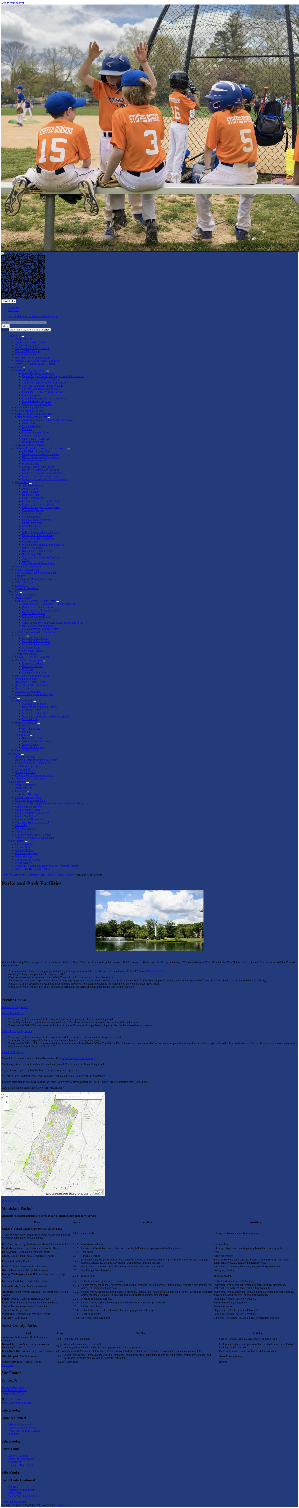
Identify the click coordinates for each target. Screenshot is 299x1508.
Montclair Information (34, 703)
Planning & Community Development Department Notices (47, 865)
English (33, 316)
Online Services (17, 781)
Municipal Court (31, 529)
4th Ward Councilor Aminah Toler (41, 388)
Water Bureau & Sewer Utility (38, 563)
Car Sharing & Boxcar (34, 672)
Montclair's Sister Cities (35, 713)
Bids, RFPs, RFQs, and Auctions (33, 868)
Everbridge (21, 825)
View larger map (10, 1201)
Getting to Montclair (26, 722)
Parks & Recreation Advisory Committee (44, 479)
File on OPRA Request (27, 351)
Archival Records (31, 423)
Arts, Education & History (36, 741)
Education (20, 635)
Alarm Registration (25, 594)
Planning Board (30, 463)
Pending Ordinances (33, 441)
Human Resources (32, 522)
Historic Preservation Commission (40, 457)
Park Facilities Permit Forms (37, 625)
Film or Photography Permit (16, 1031)
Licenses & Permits (25, 769)
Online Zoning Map (26, 815)
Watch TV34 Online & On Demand (35, 837)
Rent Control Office (33, 554)
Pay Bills (13, 1486)
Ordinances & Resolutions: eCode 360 (36, 578)
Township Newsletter (27, 588)
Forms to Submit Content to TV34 (41, 610)
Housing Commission (34, 460)
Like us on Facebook (19, 1424)
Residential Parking (32, 666)
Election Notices (24, 847)
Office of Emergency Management (41, 507)
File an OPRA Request (20, 1464)
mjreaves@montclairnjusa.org (78, 1058)
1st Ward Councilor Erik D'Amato (41, 379)
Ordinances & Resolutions (29, 819)
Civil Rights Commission (36, 451)
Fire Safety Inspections (27, 766)
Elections (27, 429)
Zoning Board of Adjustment (38, 466)
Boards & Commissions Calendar (40, 469)
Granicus (60, 1504)
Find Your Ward (31, 395)
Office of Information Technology (40, 532)
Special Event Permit (12, 1013)
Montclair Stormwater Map (30, 800)
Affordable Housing (33, 485)
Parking (26, 731)
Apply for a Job (23, 338)
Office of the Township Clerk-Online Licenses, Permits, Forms (49, 803)
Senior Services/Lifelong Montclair (41, 557)
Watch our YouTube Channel (24, 1430)
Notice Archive (23, 862)
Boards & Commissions (21, 1458)
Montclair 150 (30, 719)
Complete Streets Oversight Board (41, 476)
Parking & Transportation (29, 660)
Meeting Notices (24, 850)
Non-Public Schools (33, 650)
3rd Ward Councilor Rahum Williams (42, 385)
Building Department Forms (37, 607)
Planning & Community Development (43, 544)
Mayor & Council (18, 1455)
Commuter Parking (32, 663)
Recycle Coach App (26, 828)
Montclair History (32, 709)
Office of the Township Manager (33, 413)
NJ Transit (27, 669)
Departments (22, 482)
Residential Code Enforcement (32, 685)
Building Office (30, 494)
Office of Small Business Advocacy (34, 775)
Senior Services (23, 688)
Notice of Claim (31, 435)
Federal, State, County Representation (36, 572)
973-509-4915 (155, 971)
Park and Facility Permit (14, 1007)
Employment (15, 1492)
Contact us (21, 791)
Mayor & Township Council (30, 370)
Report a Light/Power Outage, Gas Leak (37, 360)
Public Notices (16, 840)
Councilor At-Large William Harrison (42, 391)
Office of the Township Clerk (31, 416)
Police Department (32, 547)
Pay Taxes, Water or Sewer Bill (32, 357)
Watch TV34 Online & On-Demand (35, 363)
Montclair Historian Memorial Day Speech (45, 716)
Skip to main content (12, 2)
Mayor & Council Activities (37, 404)
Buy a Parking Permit (27, 345)
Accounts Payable (25, 756)
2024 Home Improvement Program (34, 694)
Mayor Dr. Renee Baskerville (38, 373)
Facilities (20, 575)
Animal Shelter (30, 491)
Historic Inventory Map (28, 797)
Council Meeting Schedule (29, 410)
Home (4, 874)
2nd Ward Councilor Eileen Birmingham (44, 382)
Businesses (14, 753)
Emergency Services (26, 653)
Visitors (12, 697)
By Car (26, 725)
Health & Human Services (36, 519)
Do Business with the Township (32, 348)
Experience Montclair (27, 750)
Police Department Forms (36, 616)
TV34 (25, 560)
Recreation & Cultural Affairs (38, 550)
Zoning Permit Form (33, 619)
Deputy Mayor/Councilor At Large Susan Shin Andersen (53, 376)
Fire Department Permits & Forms (40, 628)
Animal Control (30, 488)
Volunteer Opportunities (28, 566)
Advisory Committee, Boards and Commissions (48, 419)
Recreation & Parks (32, 738)
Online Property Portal (27, 809)
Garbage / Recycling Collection (32, 656)
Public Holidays (24, 582)
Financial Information (27, 569)
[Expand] (22, 336)
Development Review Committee (40, 454)
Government (15, 366)
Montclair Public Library (35, 638)
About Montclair (24, 700)
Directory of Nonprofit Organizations (35, 631)
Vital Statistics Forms (33, 613)
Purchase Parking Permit (21, 1489)
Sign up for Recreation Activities (33, 834)
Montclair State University (36, 644)
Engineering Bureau (33, 510)
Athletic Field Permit (12, 1052)
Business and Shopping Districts (39, 706)
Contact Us (21, 585)
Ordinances (14, 1461)
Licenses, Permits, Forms (35, 432)
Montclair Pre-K (31, 647)
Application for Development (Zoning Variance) (48, 603)
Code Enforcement (32, 497)
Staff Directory (30, 794)
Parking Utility (30, 541)
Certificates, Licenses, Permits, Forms (35, 600)
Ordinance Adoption (26, 853)
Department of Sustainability (37, 535)
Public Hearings (24, 856)
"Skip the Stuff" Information (30, 778)
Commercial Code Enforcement (32, 762)
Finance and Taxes (32, 513)
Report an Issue (23, 831)
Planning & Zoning (25, 678)
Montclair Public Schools (36, 641)
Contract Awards (24, 844)
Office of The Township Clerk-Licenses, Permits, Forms (53, 622)
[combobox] (24, 322)
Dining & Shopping (33, 747)
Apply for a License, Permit (30, 342)
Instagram (13, 1433)
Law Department (31, 525)
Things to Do (22, 734)
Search (5, 329)
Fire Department (31, 516)
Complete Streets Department (38, 504)
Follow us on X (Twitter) (22, 1427)
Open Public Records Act (36, 438)
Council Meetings (32, 426)
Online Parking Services (28, 806)
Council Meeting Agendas (36, 401)
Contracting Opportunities (22, 1495)
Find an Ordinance (25, 354)
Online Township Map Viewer (32, 812)
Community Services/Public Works (41, 501)
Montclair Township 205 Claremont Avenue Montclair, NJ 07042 (14, 1390)
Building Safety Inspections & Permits (36, 759)
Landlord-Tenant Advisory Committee (43, 472)
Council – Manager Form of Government (44, 398)
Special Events (30, 744)
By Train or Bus (31, 728)
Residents (13, 591)
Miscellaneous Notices (27, 859)
